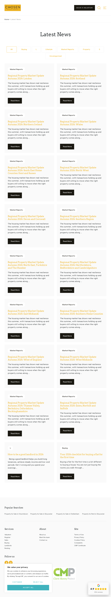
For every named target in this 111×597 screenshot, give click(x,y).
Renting (7, 548)
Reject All (38, 582)
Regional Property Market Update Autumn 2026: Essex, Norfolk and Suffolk (78, 406)
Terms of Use (79, 535)
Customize (17, 582)
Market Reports (67, 49)
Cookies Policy (79, 540)
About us (42, 535)
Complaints (78, 543)
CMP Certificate (80, 545)
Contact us (43, 540)
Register (7, 537)
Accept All (28, 587)
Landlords (8, 545)
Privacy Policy (79, 537)
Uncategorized (56, 56)
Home (6, 19)
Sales (6, 540)
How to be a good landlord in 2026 (25, 454)
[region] (28, 578)
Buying (24, 49)
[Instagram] (11, 563)
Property (86, 49)
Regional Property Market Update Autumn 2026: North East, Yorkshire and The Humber (27, 265)
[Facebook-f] (6, 563)
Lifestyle (49, 49)
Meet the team (44, 537)
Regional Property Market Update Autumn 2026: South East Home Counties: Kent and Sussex (26, 170)
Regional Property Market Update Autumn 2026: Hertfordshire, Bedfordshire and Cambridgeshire (78, 265)
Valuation (8, 535)
